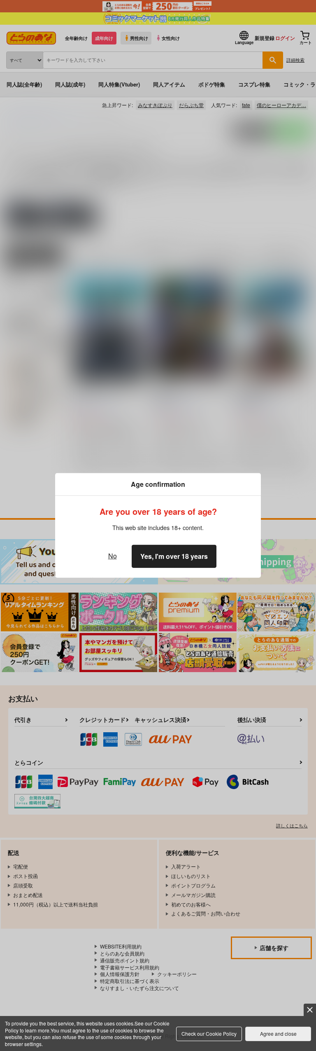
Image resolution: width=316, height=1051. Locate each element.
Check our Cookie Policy (209, 1033)
